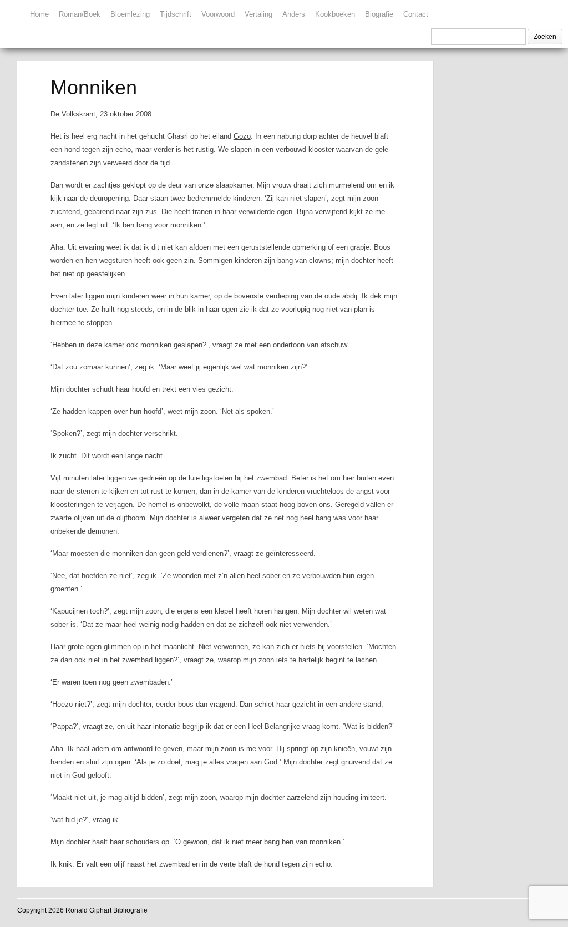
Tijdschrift (175, 14)
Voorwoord (218, 14)
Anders (293, 14)
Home (39, 14)
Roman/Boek (79, 14)
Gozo (242, 136)
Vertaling (258, 14)
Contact (415, 14)
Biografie (379, 14)
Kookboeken (335, 14)
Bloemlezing (130, 14)
